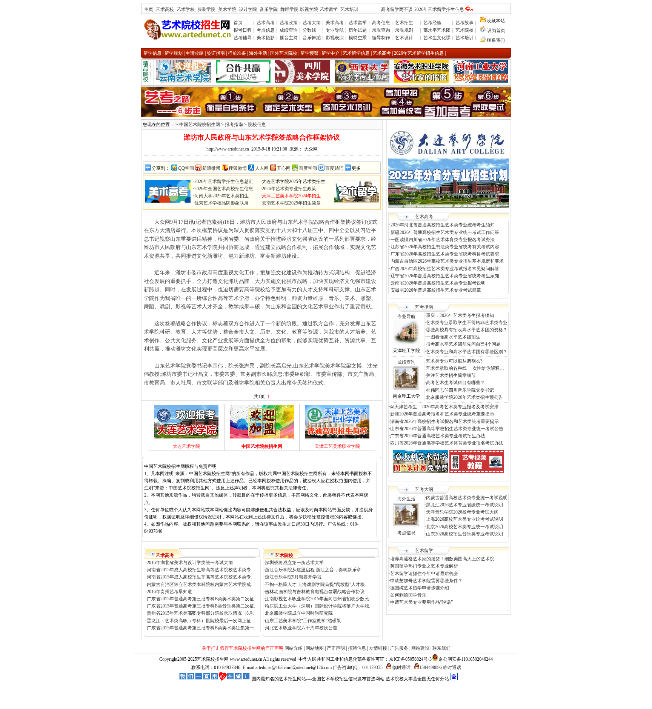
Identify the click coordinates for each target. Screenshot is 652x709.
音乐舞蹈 (312, 37)
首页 (238, 22)
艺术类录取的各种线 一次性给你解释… (465, 368)
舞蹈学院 (288, 9)
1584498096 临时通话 (440, 667)
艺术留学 (329, 9)
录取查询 (381, 30)
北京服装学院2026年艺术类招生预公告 (464, 397)
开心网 (284, 168)
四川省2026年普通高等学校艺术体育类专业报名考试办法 (446, 443)
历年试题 (358, 30)
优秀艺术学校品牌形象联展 (221, 203)
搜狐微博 (238, 168)
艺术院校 (464, 30)
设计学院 (248, 9)
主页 (148, 9)
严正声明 (336, 648)
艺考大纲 (312, 22)
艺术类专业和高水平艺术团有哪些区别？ (466, 351)
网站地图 (315, 648)
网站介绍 (293, 648)
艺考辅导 (243, 37)
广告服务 (399, 648)
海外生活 (406, 498)
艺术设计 (404, 37)
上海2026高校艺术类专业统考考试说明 (464, 519)
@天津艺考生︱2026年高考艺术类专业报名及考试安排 (444, 406)
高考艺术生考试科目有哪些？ (455, 382)
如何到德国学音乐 (408, 595)
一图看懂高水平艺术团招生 (453, 337)
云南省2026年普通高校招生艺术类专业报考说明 (438, 283)
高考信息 (381, 22)
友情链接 (378, 648)
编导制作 (381, 37)
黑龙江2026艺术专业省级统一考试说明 (464, 505)
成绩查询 (289, 30)
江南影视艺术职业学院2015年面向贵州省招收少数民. (317, 598)
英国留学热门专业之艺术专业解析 (424, 566)
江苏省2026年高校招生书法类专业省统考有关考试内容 (445, 246)
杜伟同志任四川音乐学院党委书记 (460, 390)
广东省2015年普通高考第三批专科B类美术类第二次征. (201, 598)
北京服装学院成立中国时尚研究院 (299, 613)
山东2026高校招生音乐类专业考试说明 (464, 534)
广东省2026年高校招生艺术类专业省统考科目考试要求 (445, 254)
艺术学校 (186, 9)
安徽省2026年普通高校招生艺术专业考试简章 (436, 290)
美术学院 (227, 9)
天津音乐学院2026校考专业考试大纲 (462, 512)
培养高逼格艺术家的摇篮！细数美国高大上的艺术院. (442, 558)
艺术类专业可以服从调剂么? (454, 361)
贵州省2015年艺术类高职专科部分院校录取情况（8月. (200, 613)
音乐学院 (269, 9)
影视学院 (309, 9)
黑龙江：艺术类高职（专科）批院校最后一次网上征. (199, 620)
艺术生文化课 (437, 37)
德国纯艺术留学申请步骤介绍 (419, 588)
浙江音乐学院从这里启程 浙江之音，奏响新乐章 (313, 569)
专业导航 (335, 30)
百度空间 (308, 168)
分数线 (309, 30)
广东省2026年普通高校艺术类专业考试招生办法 (437, 435)
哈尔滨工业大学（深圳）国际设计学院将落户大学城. (317, 606)
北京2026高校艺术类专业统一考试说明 (464, 526)
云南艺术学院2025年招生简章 (291, 203)
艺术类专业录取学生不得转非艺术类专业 (466, 322)
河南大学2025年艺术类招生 (221, 195)
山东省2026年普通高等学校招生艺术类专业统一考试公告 (446, 428)
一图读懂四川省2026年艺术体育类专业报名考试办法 (443, 239)
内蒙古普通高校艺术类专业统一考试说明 (466, 497)
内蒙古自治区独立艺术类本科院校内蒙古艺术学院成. (199, 584)
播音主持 (289, 37)
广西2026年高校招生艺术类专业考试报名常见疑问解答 (445, 268)
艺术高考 (266, 22)
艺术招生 (404, 22)
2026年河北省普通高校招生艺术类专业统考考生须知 (443, 225)
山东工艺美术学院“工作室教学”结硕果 (303, 620)
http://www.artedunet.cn (227, 149)
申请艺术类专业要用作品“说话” (421, 602)
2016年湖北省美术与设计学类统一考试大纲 (190, 562)
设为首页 (496, 30)
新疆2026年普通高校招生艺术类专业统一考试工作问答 (445, 232)
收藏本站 (495, 20)
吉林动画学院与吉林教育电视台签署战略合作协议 (314, 591)
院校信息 (257, 124)
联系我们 (496, 40)
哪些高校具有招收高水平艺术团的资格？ (466, 329)
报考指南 (234, 124)
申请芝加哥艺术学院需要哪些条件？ (426, 580)
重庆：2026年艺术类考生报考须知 (460, 315)
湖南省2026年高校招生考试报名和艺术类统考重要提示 (444, 421)
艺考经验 (432, 22)
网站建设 (420, 648)
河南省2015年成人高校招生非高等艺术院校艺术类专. (199, 569)
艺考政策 (289, 22)
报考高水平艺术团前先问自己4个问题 (464, 344)
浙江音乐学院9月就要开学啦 (293, 577)
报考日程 (243, 30)
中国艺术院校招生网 (199, 124)
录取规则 (404, 30)
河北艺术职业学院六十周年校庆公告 (301, 628)
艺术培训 (349, 9)
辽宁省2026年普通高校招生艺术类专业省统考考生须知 (445, 275)
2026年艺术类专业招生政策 (289, 188)
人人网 (262, 168)
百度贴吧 (334, 168)
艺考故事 (464, 22)
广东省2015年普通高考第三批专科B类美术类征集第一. (201, 628)
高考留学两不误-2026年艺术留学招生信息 (422, 9)
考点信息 (266, 30)
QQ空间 (186, 168)
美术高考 (335, 22)
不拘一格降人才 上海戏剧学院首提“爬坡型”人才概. (315, 584)
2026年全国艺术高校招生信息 (223, 188)
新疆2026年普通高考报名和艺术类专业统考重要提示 (442, 414)
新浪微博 (211, 168)
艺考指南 (424, 307)
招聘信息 (357, 648)
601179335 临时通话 (386, 667)
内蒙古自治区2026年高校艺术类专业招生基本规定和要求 (447, 261)
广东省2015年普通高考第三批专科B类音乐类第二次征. (201, 606)
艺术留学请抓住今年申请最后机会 (424, 573)
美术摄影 (266, 37)
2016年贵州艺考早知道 (169, 591)
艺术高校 (165, 9)
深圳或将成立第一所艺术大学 (294, 562)
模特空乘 (358, 37)
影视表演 (335, 37)
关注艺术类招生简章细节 (451, 375)
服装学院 (206, 9)
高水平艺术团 (437, 30)
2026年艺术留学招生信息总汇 (223, 181)
